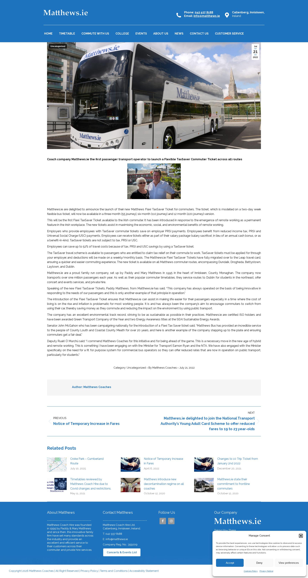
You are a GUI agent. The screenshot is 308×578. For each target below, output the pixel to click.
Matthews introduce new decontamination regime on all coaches (164, 484)
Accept (230, 562)
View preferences (289, 562)
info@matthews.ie (207, 16)
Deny (259, 562)
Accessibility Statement (144, 570)
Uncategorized (57, 46)
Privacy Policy (89, 570)
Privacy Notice (266, 571)
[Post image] (57, 464)
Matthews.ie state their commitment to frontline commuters (233, 484)
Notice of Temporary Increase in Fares (163, 461)
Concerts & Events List (122, 552)
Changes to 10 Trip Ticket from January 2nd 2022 (237, 461)
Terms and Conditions (114, 570)
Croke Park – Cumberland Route (87, 461)
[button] (301, 536)
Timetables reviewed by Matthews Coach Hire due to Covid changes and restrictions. (90, 484)
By (162, 367)
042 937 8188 (204, 12)
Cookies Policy (251, 571)
